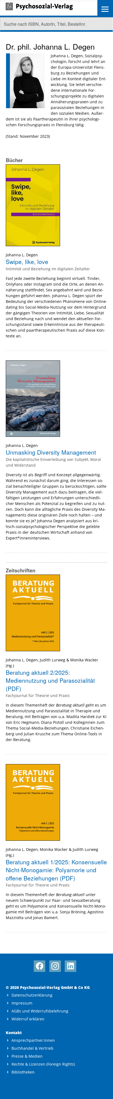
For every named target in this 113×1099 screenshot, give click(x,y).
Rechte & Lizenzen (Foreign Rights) (43, 1064)
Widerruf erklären (28, 1018)
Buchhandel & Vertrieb (32, 1048)
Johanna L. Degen (22, 254)
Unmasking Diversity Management (51, 452)
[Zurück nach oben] (103, 1090)
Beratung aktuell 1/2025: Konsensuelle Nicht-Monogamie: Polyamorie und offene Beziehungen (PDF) (56, 870)
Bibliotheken (23, 1072)
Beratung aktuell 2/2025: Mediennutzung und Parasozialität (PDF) (50, 680)
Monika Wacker (84, 659)
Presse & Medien (27, 1056)
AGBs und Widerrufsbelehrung (40, 1011)
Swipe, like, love (27, 261)
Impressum (22, 1003)
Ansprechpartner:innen (33, 1040)
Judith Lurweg (52, 659)
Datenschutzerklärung (32, 995)
